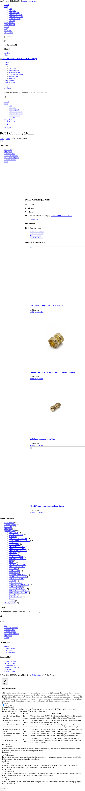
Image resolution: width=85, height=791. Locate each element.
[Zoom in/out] (1, 788)
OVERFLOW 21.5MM (17, 565)
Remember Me (12, 45)
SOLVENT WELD (16, 587)
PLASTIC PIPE (14, 571)
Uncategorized (9, 603)
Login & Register (10, 661)
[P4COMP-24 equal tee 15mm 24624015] (57, 274)
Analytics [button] (5, 761)
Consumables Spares (11, 158)
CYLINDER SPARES (17, 547)
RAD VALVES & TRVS (18, 577)
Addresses (8, 651)
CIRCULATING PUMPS (18, 539)
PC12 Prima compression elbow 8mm (47, 506)
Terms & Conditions (11, 667)
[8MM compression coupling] (57, 408)
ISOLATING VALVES (17, 559)
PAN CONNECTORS (17, 567)
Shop (8, 139)
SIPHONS (12, 581)
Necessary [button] (5, 703)
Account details (9, 649)
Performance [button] (6, 753)
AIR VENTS (13, 533)
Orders (6, 647)
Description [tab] (34, 219)
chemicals (12, 537)
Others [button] (4, 777)
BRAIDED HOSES (16, 535)
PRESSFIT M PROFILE (18, 575)
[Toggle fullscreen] (3, 788)
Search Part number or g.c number (16, 93)
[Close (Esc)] (7, 788)
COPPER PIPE (14, 545)
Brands (6, 638)
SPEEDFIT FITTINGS (17, 589)
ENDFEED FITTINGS (17, 549)
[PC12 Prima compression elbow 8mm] (57, 474)
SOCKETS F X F (15, 583)
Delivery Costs (9, 663)
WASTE (12, 601)
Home (2, 139)
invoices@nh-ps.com (29, 1)
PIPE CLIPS (13, 569)
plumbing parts (9, 531)
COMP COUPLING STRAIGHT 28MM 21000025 (53, 372)
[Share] (5, 788)
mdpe (11, 561)
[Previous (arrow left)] (1, 790)
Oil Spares (8, 529)
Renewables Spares (11, 156)
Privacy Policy (9, 669)
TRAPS (11, 599)
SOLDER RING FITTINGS (19, 585)
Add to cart (34, 312)
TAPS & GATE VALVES (18, 593)
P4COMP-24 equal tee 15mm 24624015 (48, 306)
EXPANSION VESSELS (18, 551)
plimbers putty (14, 573)
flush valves (13, 553)
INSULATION (14, 555)
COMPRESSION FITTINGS (61, 216)
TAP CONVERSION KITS (19, 591)
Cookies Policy (9, 671)
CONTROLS (13, 543)
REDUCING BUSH (16, 579)
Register (7, 53)
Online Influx (36, 675)
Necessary (8, 705)
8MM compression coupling (42, 439)
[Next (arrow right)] (3, 790)
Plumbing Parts (9, 154)
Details (40, 312)
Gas (5, 626)
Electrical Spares (10, 525)
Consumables (9, 523)
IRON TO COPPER (16, 557)
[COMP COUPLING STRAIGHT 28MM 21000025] (57, 341)
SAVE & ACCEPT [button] (9, 784)
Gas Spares (8, 527)
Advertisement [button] (7, 769)
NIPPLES (12, 563)
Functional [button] (6, 744)
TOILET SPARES (15, 597)
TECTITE (12, 595)
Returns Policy (9, 665)
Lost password (9, 653)
